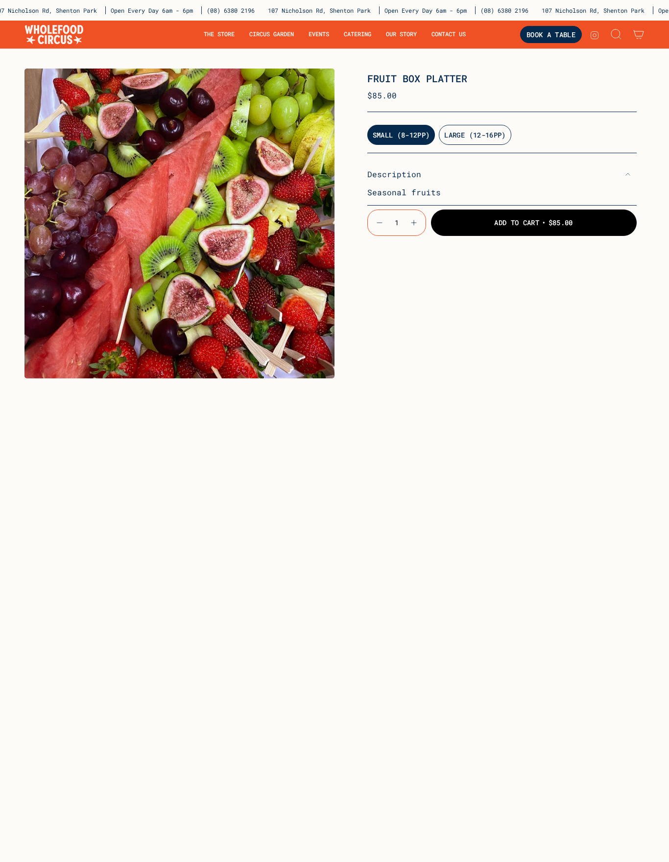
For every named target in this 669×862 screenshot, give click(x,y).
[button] (219, 34)
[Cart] (638, 34)
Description (394, 174)
